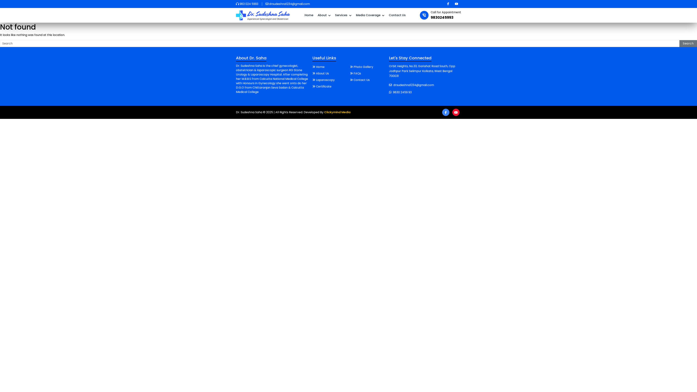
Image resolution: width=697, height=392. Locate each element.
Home (309, 15)
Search (688, 43)
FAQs (357, 73)
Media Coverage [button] (368, 15)
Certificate (323, 86)
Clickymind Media (337, 112)
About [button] (322, 15)
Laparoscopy (325, 80)
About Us (322, 73)
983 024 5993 (249, 4)
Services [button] (341, 15)
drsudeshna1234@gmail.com (289, 4)
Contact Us (397, 15)
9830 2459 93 (402, 92)
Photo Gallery (363, 67)
